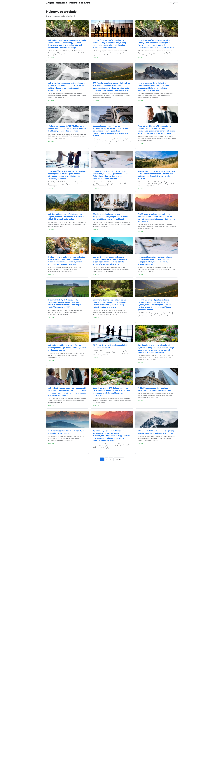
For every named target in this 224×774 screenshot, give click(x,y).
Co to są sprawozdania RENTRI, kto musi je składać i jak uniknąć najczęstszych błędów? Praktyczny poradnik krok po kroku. (67, 128)
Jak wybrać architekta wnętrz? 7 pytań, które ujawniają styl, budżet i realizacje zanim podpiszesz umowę (67, 347)
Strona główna (173, 3)
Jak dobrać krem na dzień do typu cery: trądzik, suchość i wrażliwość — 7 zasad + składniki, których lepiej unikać (66, 216)
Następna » (118, 459)
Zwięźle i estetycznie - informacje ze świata (68, 2)
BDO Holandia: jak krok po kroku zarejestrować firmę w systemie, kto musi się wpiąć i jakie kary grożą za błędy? (110, 216)
